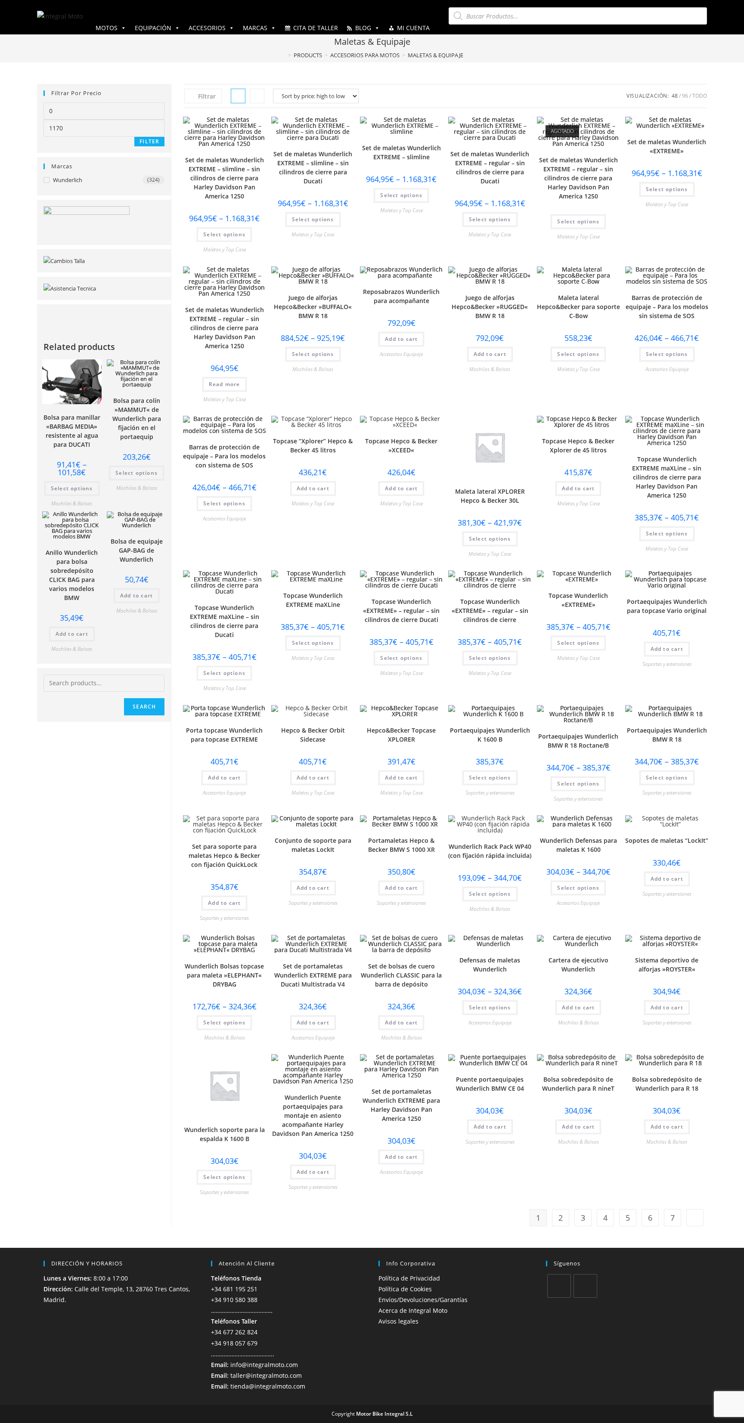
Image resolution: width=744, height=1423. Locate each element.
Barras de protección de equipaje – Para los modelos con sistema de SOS (224, 456)
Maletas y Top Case (224, 249)
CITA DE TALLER (315, 28)
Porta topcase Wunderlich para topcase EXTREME (224, 734)
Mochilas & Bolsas (312, 369)
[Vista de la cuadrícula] (238, 96)
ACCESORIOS (207, 28)
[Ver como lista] (257, 96)
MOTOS (107, 28)
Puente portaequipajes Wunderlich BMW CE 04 (490, 1083)
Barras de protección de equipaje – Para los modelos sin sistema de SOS (667, 307)
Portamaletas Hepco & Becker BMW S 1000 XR (401, 845)
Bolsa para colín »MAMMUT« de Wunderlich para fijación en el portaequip (136, 418)
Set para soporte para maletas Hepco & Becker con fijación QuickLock (224, 855)
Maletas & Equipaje (435, 55)
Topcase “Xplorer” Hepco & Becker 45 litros (313, 445)
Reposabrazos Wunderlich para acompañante (401, 296)
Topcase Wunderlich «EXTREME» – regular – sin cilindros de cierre (490, 610)
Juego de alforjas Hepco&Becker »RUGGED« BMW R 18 (490, 307)
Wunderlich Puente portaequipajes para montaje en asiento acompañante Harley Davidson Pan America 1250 (312, 1115)
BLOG (363, 28)
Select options (224, 234)
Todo (699, 95)
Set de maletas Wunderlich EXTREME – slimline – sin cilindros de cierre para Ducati (312, 167)
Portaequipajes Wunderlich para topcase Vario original (667, 606)
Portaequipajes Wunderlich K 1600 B (490, 734)
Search (144, 706)
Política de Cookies (405, 1289)
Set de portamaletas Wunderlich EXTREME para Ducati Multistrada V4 (313, 975)
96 (685, 95)
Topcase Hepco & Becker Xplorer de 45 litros (578, 445)
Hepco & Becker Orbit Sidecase (313, 734)
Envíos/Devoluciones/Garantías (423, 1300)
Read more (224, 384)
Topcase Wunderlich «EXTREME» (578, 600)
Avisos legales (398, 1321)
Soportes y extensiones (666, 664)
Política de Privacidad (409, 1278)
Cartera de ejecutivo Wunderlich (578, 964)
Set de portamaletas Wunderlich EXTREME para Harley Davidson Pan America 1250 (401, 1105)
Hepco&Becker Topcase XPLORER (401, 734)
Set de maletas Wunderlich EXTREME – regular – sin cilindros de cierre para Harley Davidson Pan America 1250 (578, 178)
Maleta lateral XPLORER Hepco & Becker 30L (490, 495)
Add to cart (401, 339)
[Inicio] (283, 55)
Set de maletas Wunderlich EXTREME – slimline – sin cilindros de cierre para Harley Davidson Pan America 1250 (224, 178)
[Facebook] (559, 1286)
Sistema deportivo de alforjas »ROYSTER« (666, 964)
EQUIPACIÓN (153, 28)
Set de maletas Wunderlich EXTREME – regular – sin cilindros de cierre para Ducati (489, 167)
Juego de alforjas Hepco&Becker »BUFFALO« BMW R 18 (313, 307)
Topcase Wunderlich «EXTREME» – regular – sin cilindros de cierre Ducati (401, 610)
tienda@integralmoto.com (267, 1386)
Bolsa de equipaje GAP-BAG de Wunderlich (137, 550)
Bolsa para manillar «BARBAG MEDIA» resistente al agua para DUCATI (71, 431)
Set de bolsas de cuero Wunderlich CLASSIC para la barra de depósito (401, 975)
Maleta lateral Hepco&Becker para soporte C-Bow (578, 307)
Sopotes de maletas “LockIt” (666, 840)
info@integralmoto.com (264, 1365)
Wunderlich (67, 180)
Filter (149, 141)
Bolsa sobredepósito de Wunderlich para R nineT (578, 1083)
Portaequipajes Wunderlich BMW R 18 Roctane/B (578, 740)
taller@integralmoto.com (266, 1375)
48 (675, 95)
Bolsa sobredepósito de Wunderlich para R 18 (667, 1083)
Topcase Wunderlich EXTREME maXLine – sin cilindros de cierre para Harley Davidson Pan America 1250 (666, 477)
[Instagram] (585, 1286)
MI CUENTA (413, 28)
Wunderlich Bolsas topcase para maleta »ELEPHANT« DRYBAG (224, 975)
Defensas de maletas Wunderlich (489, 964)
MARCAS (255, 28)
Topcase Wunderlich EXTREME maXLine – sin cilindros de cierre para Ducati (224, 621)
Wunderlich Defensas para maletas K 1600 (578, 845)
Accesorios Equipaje (401, 354)
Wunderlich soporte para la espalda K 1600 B (224, 1134)
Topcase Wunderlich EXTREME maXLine (313, 600)
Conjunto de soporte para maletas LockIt (313, 845)
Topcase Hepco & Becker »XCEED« (401, 445)
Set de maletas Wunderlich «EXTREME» (666, 146)
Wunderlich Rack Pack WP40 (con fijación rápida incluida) (489, 851)
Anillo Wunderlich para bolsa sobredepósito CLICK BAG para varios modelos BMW (72, 575)
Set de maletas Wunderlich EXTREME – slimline (401, 152)
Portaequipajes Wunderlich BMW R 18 (667, 734)
